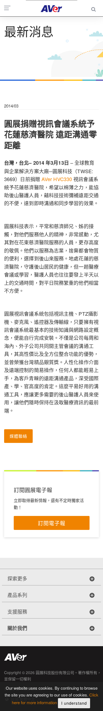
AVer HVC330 (56, 178)
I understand (74, 703)
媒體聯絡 (18, 436)
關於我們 (17, 628)
